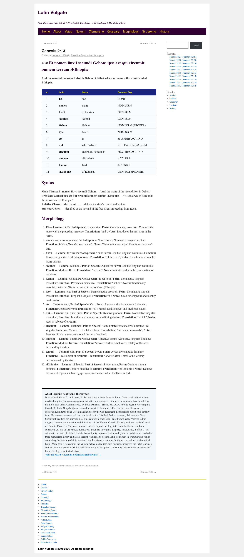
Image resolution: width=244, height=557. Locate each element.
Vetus (68, 31)
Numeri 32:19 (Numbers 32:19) (183, 63)
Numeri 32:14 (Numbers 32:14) (183, 79)
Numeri (173, 108)
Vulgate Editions (48, 529)
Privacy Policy (47, 490)
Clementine (96, 31)
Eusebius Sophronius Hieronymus (87, 55)
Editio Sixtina (46, 535)
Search (196, 45)
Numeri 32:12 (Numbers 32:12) (183, 85)
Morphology (131, 31)
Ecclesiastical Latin (49, 542)
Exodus (173, 95)
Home (46, 31)
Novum (80, 31)
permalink (93, 465)
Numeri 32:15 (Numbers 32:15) (183, 76)
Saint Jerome (46, 522)
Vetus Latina (46, 519)
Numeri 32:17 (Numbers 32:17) (183, 69)
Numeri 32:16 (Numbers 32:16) (183, 72)
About (57, 31)
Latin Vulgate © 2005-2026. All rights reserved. (66, 548)
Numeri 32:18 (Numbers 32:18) (183, 66)
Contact (44, 487)
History (164, 31)
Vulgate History (47, 526)
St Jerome (149, 31)
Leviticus (173, 104)
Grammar (174, 101)
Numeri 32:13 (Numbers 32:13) (183, 82)
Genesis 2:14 (148, 43)
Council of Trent (48, 532)
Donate (44, 493)
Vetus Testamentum (49, 513)
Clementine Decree (49, 510)
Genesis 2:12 (49, 43)
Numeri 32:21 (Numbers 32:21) (183, 56)
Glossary (113, 31)
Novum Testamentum (50, 516)
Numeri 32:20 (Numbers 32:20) (183, 59)
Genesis (70, 465)
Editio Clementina (48, 539)
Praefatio (44, 503)
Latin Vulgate (52, 12)
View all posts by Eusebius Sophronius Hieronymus (73, 454)
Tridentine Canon (48, 506)
